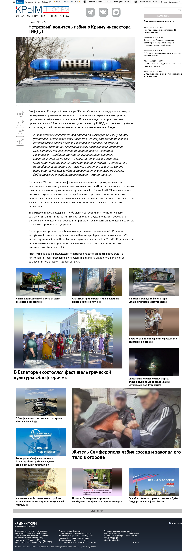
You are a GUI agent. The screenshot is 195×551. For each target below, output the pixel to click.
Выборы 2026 (47, 2)
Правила (164, 2)
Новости (20, 2)
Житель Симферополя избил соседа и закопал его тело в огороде (126, 454)
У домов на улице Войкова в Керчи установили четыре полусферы (148, 300)
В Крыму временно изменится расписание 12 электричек (163, 75)
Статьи (37, 2)
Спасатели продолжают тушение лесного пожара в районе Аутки (95, 300)
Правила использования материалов (118, 531)
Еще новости (97, 510)
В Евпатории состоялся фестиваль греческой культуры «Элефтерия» (62, 374)
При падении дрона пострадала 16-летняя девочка (160, 31)
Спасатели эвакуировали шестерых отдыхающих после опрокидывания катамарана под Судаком (149, 381)
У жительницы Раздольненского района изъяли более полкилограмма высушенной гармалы (40, 501)
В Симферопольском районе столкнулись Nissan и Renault (162, 54)
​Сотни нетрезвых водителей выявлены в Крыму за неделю (162, 64)
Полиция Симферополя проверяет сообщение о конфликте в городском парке (97, 500)
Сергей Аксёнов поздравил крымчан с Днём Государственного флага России (153, 500)
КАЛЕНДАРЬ (163, 16)
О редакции (173, 2)
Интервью (29, 2)
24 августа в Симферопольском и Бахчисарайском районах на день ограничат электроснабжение (159, 42)
